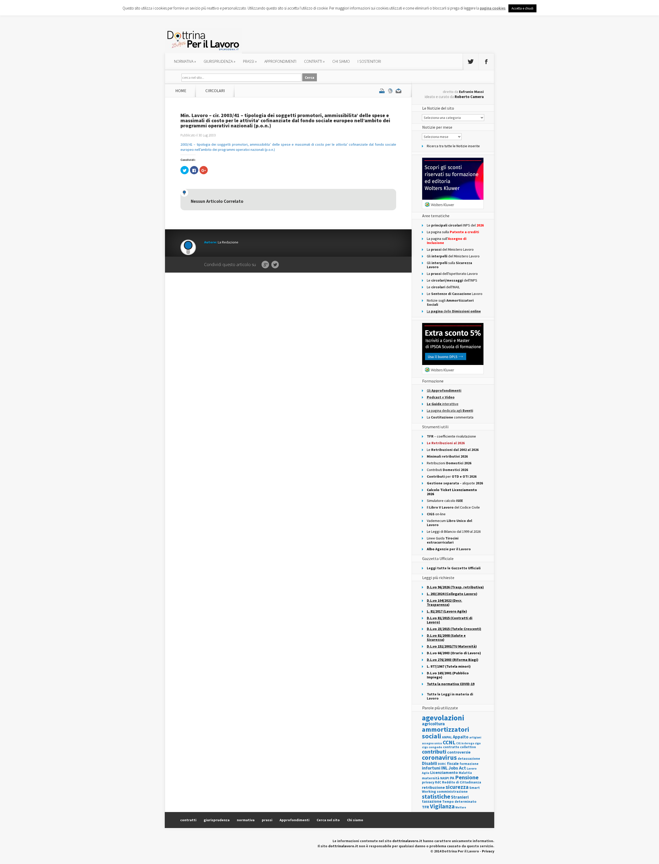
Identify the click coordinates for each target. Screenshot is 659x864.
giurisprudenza (219, 61)
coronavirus (439, 757)
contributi (434, 751)
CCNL (449, 742)
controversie (459, 752)
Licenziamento (444, 772)
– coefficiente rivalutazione (451, 436)
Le (453, 449)
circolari (215, 90)
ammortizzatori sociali (445, 732)
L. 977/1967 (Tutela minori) (449, 666)
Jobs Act (457, 768)
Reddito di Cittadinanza (461, 782)
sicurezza (457, 786)
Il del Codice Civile (453, 507)
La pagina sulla (453, 232)
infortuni (431, 768)
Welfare (460, 807)
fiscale (453, 763)
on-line (436, 514)
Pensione (467, 777)
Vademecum (449, 522)
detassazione (469, 758)
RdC (438, 782)
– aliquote (455, 483)
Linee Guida (442, 540)
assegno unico (432, 743)
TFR (425, 806)
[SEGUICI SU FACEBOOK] (486, 62)
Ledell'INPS (452, 280)
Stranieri (460, 797)
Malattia (465, 773)
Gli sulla (449, 264)
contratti (314, 61)
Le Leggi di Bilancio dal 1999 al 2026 (454, 531)
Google (265, 265)
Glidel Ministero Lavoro (453, 256)
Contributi (447, 469)
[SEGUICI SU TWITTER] (470, 62)
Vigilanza (442, 806)
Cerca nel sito (328, 820)
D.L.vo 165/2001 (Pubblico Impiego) (448, 675)
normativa (185, 61)
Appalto (461, 737)
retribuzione (433, 787)
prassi (250, 61)
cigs (425, 747)
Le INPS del (455, 225)
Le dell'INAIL (443, 287)
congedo (435, 747)
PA (452, 777)
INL (444, 768)
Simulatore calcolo (445, 500)
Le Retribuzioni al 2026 (446, 443)
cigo (478, 743)
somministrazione (452, 791)
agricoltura (433, 724)
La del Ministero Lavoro (450, 249)
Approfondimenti (294, 820)
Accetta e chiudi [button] (522, 8)
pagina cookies (493, 8)
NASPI (444, 778)
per (451, 476)
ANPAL (447, 737)
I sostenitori (369, 61)
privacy (428, 782)
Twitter (275, 265)
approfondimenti (280, 61)
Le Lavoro (454, 293)
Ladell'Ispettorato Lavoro (452, 273)
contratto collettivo (459, 747)
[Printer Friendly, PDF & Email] (390, 90)
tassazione (431, 801)
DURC (442, 764)
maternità (430, 778)
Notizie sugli (450, 302)
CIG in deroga (465, 743)
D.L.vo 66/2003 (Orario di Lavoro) (454, 653)
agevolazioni (443, 717)
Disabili (429, 763)
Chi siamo (341, 61)
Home (180, 90)
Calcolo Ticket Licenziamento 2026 (452, 491)
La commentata (450, 417)
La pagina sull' (446, 240)
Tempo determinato (459, 801)
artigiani (475, 737)
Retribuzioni (449, 463)
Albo (449, 549)
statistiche (436, 796)
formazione (469, 764)
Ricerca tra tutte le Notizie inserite (453, 146)
